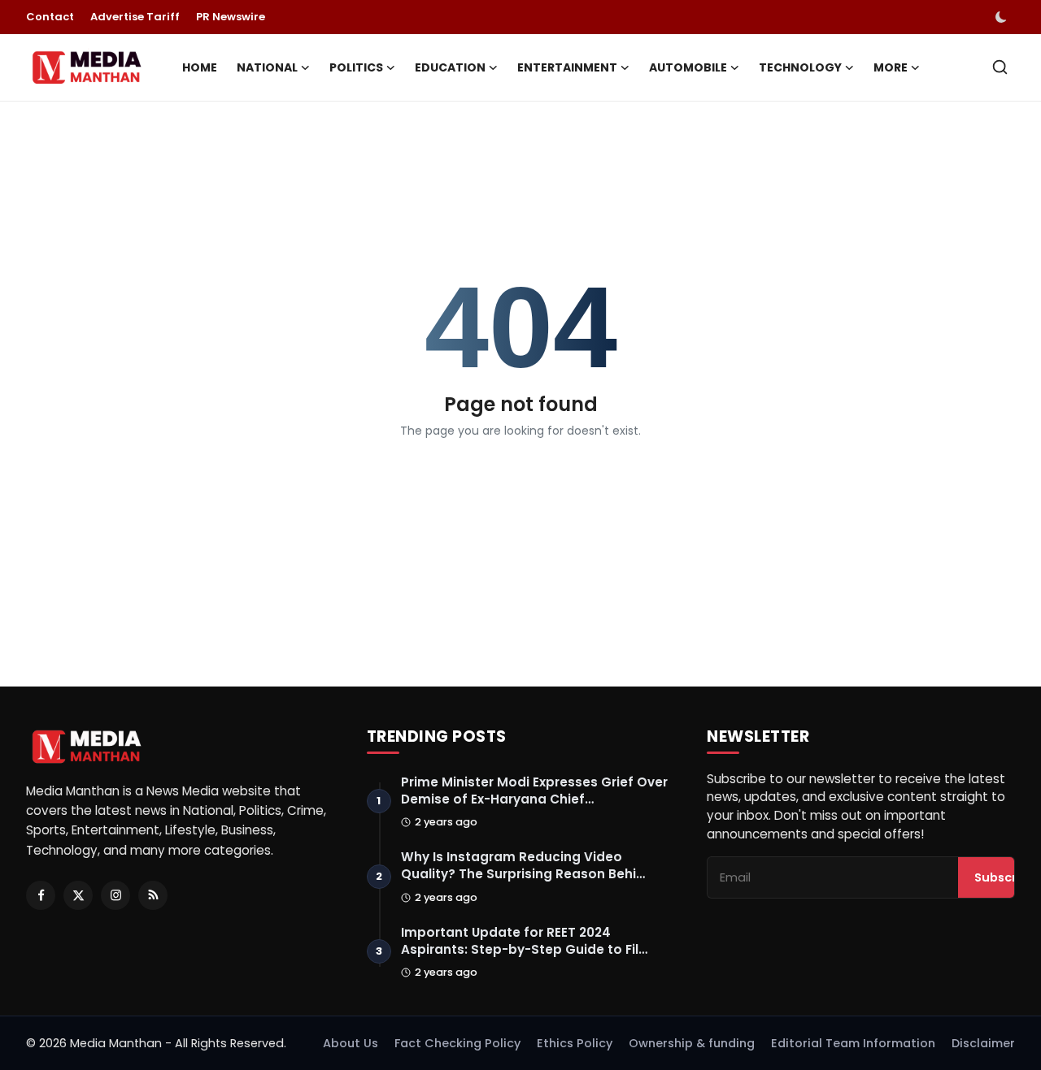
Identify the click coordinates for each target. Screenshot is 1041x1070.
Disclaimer (983, 1043)
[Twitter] (78, 895)
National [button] (267, 67)
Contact (50, 16)
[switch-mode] (1003, 17)
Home (199, 67)
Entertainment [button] (567, 67)
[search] (1000, 67)
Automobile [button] (688, 67)
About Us (350, 1043)
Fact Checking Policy (457, 1043)
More (890, 67)
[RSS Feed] (153, 895)
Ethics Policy (574, 1043)
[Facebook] (40, 895)
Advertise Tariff (135, 16)
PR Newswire (230, 16)
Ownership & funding (692, 1043)
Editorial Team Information (853, 1043)
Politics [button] (356, 67)
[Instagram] (115, 895)
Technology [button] (800, 67)
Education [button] (450, 67)
